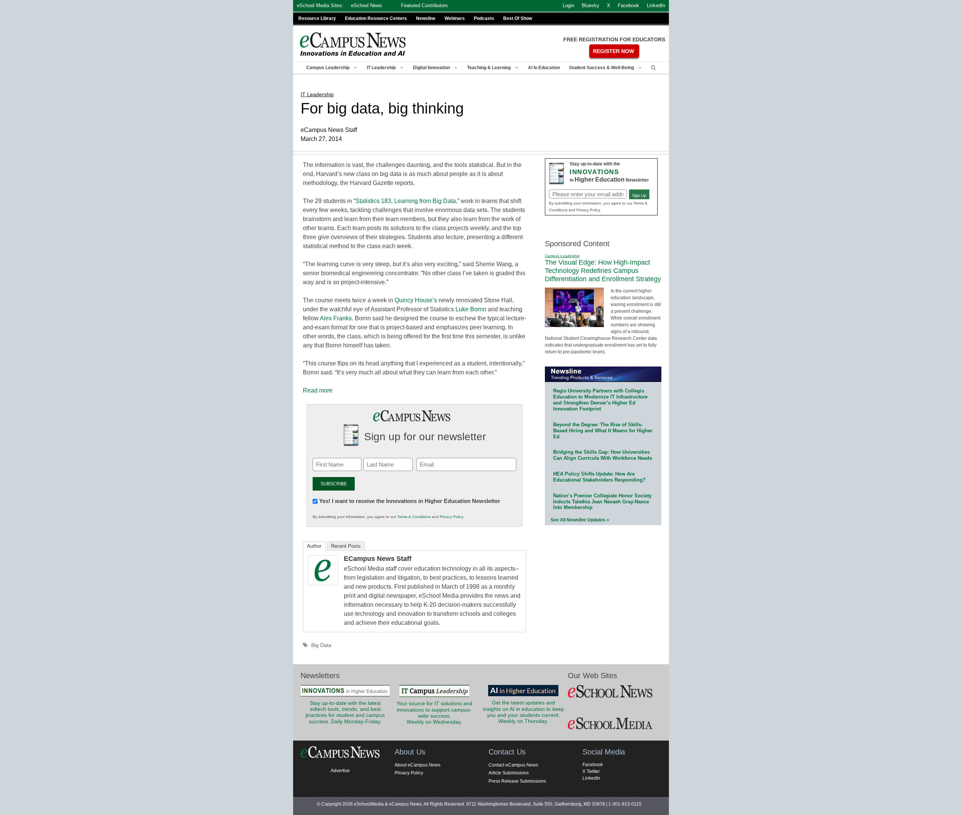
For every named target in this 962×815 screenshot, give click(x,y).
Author (314, 546)
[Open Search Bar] (653, 67)
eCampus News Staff (377, 558)
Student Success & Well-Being (601, 67)
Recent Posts (346, 546)
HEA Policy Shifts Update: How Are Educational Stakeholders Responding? (599, 477)
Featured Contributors (424, 5)
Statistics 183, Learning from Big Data (405, 201)
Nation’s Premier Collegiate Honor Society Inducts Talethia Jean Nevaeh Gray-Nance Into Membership (602, 502)
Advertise (340, 770)
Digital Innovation (431, 67)
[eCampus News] (353, 44)
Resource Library (317, 18)
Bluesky (590, 5)
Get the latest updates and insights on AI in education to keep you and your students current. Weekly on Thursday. (523, 712)
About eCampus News (417, 765)
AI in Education (544, 67)
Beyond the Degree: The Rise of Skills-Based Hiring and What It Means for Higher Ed (602, 430)
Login (568, 5)
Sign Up (639, 195)
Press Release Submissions (517, 781)
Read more (318, 390)
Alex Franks (336, 318)
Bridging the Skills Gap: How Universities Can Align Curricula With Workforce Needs (602, 455)
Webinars (455, 18)
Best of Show (517, 18)
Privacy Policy (451, 517)
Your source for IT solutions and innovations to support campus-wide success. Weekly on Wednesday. (434, 713)
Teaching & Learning (489, 67)
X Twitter (591, 771)
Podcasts (484, 18)
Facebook (592, 764)
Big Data (321, 645)
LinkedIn (591, 778)
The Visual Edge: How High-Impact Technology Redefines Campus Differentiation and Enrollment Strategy (603, 270)
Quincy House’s (416, 300)
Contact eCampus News (513, 765)
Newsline (426, 18)
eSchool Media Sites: (320, 5)
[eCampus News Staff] (323, 583)
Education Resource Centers (376, 18)
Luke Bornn (470, 309)
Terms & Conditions (414, 517)
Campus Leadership (327, 67)
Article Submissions (509, 773)
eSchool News (366, 5)
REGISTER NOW (613, 51)
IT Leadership (381, 67)
